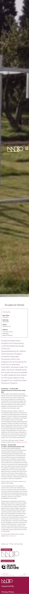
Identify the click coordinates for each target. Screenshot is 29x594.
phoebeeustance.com (20, 442)
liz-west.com (12, 536)
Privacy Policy (7, 592)
